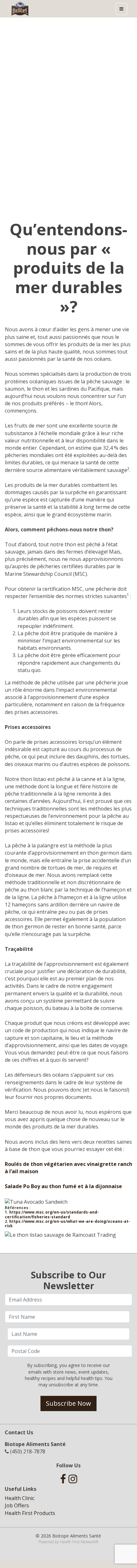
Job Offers (17, 1505)
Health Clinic (19, 1498)
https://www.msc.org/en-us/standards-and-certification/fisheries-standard (52, 1214)
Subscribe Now (68, 1403)
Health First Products (30, 1513)
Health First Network (77, 1541)
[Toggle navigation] (121, 9)
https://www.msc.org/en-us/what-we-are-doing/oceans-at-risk (67, 1223)
